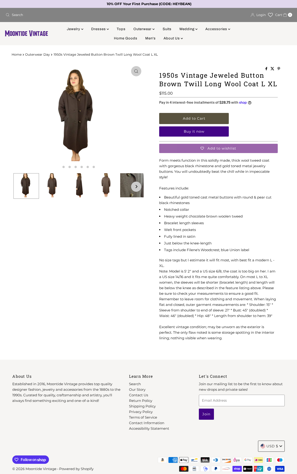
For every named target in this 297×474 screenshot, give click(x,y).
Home (17, 54)
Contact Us (138, 395)
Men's (150, 38)
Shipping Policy (142, 406)
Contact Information (146, 423)
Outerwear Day (37, 54)
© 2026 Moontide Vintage (34, 469)
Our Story (137, 389)
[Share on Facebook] (266, 69)
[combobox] (75, 14)
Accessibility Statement (149, 428)
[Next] (136, 187)
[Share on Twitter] (273, 69)
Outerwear (142, 29)
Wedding (187, 29)
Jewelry (74, 29)
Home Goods (125, 38)
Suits (167, 29)
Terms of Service (143, 417)
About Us (172, 38)
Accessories (216, 29)
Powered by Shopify (76, 469)
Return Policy (140, 400)
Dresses (99, 29)
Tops (121, 29)
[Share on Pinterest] (279, 69)
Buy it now (194, 131)
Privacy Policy (141, 412)
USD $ (272, 446)
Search (135, 384)
